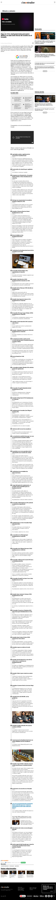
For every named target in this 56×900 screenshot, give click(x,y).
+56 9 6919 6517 (3, 890)
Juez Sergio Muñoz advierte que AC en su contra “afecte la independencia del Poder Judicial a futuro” (21, 818)
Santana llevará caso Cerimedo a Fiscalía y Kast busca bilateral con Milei (44, 105)
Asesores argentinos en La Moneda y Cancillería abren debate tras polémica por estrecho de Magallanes (45, 55)
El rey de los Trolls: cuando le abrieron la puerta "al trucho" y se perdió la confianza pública (45, 42)
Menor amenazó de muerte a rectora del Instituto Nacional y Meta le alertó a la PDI (28, 99)
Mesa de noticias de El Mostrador (7, 43)
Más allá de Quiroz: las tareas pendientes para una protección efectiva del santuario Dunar (44, 67)
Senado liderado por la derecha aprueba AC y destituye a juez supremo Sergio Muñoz (4, 876)
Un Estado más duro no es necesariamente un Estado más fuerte (44, 64)
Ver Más (45, 112)
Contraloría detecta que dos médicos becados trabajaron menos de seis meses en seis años (17, 99)
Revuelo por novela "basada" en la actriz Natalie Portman (44, 109)
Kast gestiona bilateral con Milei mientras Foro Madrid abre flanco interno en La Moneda (28, 106)
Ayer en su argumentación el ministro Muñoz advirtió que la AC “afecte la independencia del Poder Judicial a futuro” (22, 805)
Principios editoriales (20, 889)
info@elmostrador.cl (8, 890)
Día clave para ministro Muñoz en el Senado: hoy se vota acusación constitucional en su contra (12, 876)
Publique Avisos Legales (33, 888)
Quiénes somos (20, 887)
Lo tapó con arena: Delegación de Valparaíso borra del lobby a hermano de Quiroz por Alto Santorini (17, 106)
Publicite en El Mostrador (33, 887)
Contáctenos (31, 889)
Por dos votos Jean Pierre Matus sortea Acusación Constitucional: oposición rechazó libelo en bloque (30, 876)
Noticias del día (39, 92)
